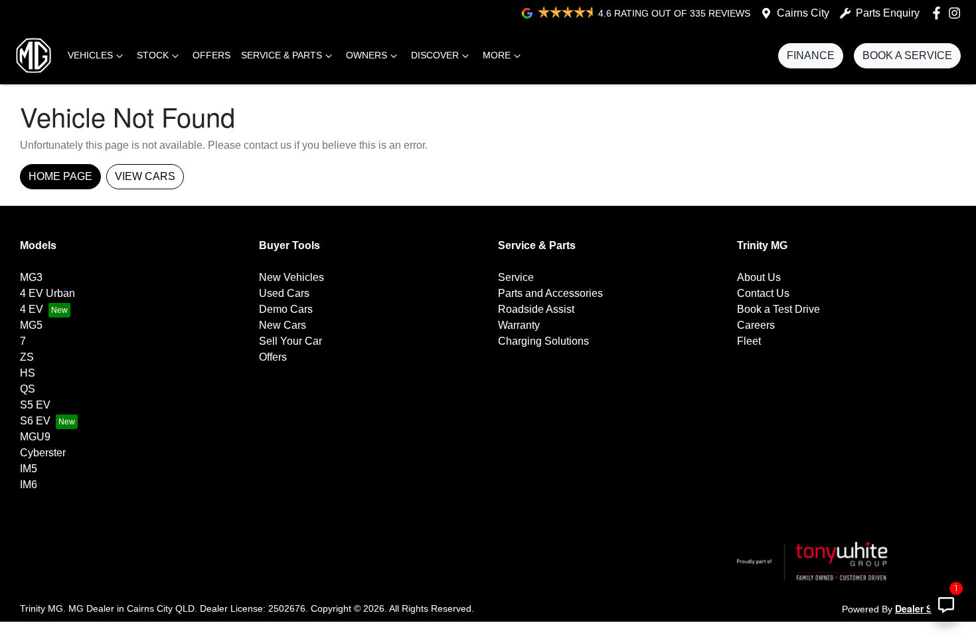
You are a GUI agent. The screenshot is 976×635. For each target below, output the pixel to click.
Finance (811, 55)
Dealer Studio (925, 608)
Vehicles (90, 55)
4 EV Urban (47, 293)
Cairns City (803, 13)
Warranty (519, 325)
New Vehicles (291, 277)
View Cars (145, 176)
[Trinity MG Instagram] (957, 13)
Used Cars (284, 293)
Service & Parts (281, 55)
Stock (153, 55)
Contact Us (763, 293)
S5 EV (35, 404)
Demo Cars (286, 309)
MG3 (31, 277)
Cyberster (43, 452)
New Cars (282, 325)
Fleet (749, 341)
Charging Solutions (543, 341)
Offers (211, 55)
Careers (756, 325)
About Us (759, 277)
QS (27, 389)
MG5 (31, 325)
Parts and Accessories (550, 293)
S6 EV (35, 420)
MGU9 (35, 436)
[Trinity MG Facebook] (939, 13)
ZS (27, 357)
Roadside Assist (536, 309)
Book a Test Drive (778, 309)
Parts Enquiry (888, 13)
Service (516, 277)
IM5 (28, 468)
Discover (435, 55)
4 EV (31, 309)
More (497, 55)
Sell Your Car (290, 341)
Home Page (60, 176)
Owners (366, 55)
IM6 (28, 484)
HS (27, 373)
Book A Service (907, 55)
